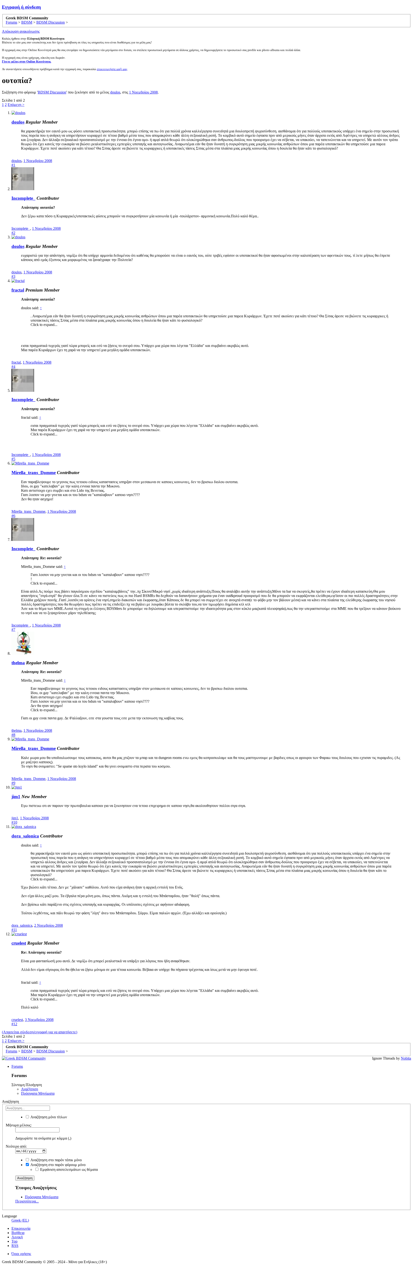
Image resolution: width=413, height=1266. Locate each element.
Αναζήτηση (29, 1089)
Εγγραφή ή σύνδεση (21, 7)
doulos (115, 92)
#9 (13, 783)
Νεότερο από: (16, 1146)
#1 (13, 165)
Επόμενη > (16, 105)
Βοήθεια (17, 1233)
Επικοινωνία (20, 1228)
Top (14, 1241)
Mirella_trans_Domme (33, 472)
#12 (14, 1024)
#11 (14, 930)
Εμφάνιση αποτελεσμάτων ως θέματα (68, 1169)
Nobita (406, 1058)
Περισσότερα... (27, 1201)
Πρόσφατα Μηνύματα (37, 1093)
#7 (13, 630)
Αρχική (17, 1237)
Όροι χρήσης (21, 1254)
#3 (13, 276)
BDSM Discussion (52, 92)
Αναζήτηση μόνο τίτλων (48, 1117)
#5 (13, 459)
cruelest (18, 943)
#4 (13, 367)
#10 (14, 822)
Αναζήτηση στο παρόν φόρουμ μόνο (58, 1165)
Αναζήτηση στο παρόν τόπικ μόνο (56, 1160)
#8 (13, 735)
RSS (14, 1246)
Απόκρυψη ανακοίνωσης (21, 31)
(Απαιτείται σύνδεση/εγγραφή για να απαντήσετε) (39, 1032)
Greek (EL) (20, 1220)
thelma (18, 662)
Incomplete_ (23, 198)
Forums (17, 1066)
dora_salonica (25, 835)
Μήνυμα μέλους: (19, 1125)
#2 (13, 233)
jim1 (15, 796)
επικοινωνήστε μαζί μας (112, 69)
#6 (13, 516)
